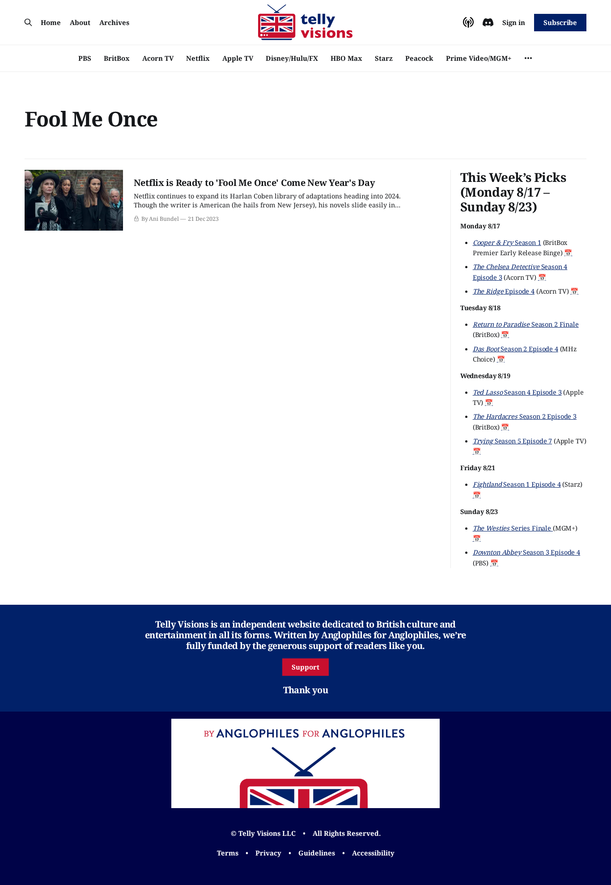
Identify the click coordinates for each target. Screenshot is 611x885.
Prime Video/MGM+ (478, 58)
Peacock (419, 58)
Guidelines (316, 852)
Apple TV (237, 58)
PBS (84, 58)
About (80, 22)
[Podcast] (468, 22)
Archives (114, 22)
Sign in (513, 22)
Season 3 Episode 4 (526, 552)
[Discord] (488, 22)
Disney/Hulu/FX (292, 58)
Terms (227, 852)
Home (51, 22)
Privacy (268, 852)
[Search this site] (28, 22)
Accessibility (373, 852)
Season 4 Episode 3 (517, 392)
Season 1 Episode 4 (517, 484)
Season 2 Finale (526, 324)
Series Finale (513, 527)
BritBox (117, 58)
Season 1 (507, 242)
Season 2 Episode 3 (525, 416)
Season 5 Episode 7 (512, 440)
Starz (384, 58)
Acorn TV (158, 58)
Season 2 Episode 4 (515, 348)
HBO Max (346, 58)
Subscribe (560, 22)
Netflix (198, 58)
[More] (528, 58)
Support (305, 666)
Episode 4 (504, 291)
